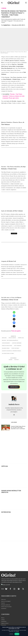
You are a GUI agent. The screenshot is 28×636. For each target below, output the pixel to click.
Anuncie (3, 603)
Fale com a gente (16, 331)
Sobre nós (3, 599)
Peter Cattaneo (15, 348)
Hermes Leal (21, 337)
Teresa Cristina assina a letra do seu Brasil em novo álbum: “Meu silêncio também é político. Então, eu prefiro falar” (12, 535)
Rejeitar (11, 633)
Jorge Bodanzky (6, 342)
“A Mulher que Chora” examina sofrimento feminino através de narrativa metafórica (18, 484)
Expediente (3, 608)
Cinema (3, 8)
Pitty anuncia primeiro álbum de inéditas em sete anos (16, 237)
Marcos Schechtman (7, 345)
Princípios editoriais (5, 604)
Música (11, 235)
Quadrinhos (3, 621)
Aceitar (16, 633)
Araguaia (4, 337)
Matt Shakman (17, 345)
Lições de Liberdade (16, 342)
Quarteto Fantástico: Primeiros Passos (11, 350)
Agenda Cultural (4, 623)
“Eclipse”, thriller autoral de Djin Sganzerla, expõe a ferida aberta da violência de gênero (18, 477)
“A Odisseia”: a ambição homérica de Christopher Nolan (18, 471)
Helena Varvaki (12, 337)
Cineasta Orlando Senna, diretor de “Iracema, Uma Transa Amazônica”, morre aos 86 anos (18, 427)
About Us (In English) (5, 601)
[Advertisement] (14, 447)
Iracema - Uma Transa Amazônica (10, 340)
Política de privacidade (6, 606)
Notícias (16, 359)
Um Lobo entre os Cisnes (8, 353)
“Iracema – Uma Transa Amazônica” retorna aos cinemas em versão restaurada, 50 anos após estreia (13, 96)
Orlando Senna (6, 348)
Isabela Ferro (6, 25)
